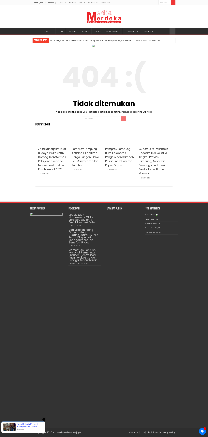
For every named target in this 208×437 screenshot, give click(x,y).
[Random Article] (172, 31)
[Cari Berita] (173, 2)
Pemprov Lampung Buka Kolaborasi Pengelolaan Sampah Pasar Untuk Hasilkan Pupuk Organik (119, 157)
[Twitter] (154, 3)
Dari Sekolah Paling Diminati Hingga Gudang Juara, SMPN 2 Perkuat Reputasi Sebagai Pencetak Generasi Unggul (83, 236)
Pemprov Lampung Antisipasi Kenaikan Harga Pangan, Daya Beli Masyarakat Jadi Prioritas (85, 157)
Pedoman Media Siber (88, 2)
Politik (97, 31)
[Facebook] (151, 3)
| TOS (142, 432)
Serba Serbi (148, 31)
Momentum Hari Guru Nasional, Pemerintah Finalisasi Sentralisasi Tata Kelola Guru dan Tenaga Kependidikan (82, 255)
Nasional (72, 31)
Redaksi (72, 2)
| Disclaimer (152, 432)
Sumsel (60, 31)
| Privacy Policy (167, 432)
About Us (62, 2)
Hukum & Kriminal (113, 31)
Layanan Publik (132, 31)
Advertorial (105, 2)
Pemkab (85, 31)
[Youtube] (156, 3)
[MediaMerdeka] (104, 15)
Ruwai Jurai (48, 31)
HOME (36, 31)
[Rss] (148, 3)
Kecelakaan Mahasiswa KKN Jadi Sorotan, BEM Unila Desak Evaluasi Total (82, 218)
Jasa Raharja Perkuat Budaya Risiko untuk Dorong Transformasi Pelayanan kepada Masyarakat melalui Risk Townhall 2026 (105, 40)
